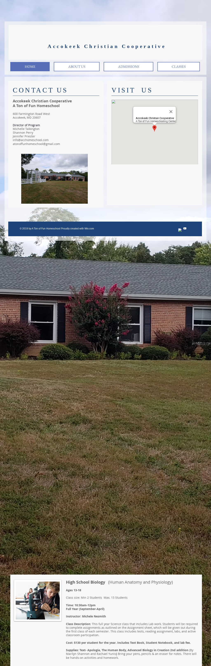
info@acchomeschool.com (31, 140)
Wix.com (89, 228)
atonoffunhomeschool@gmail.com (36, 144)
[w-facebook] (180, 230)
